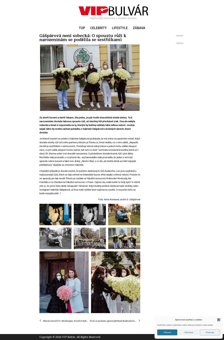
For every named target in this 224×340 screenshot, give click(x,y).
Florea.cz (93, 142)
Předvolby (210, 332)
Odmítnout (188, 332)
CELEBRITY (98, 28)
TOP (82, 28)
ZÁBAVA (139, 28)
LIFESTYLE (120, 28)
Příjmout (167, 332)
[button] (218, 319)
